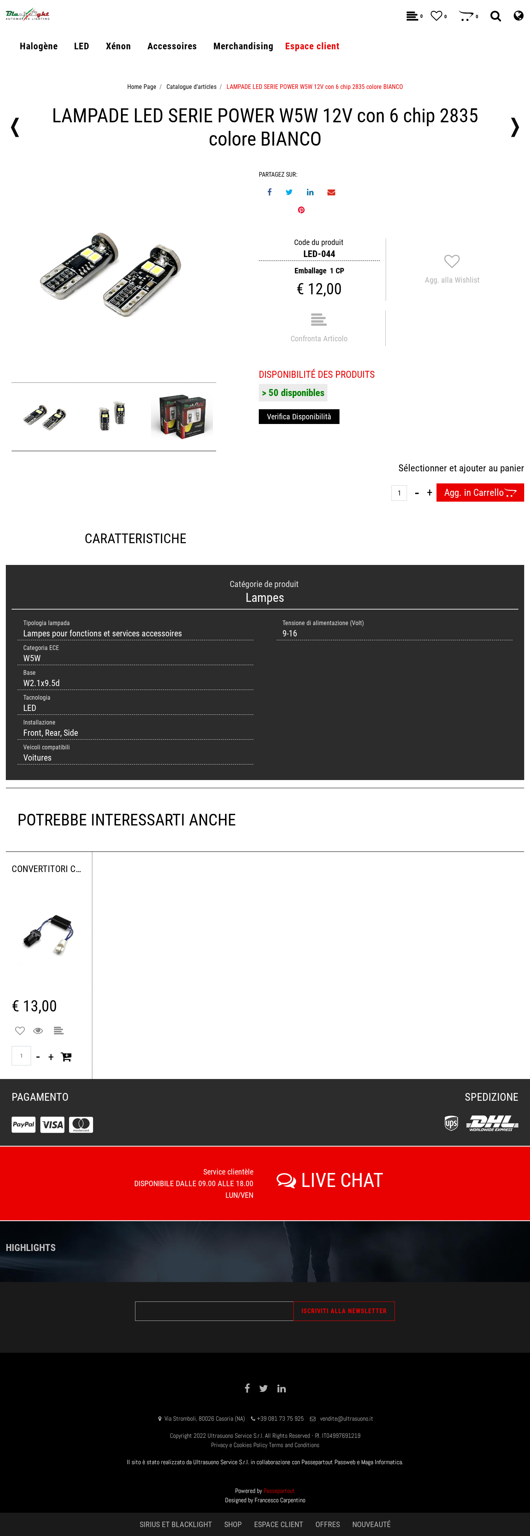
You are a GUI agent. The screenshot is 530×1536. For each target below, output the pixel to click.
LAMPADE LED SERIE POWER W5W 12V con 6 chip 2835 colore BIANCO (315, 86)
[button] (114, 272)
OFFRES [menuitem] (327, 1524)
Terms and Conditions (294, 1445)
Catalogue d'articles (191, 86)
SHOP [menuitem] (233, 1524)
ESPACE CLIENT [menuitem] (278, 1524)
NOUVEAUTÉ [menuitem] (371, 1524)
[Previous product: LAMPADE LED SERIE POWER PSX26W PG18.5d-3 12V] (15, 127)
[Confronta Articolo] (58, 1031)
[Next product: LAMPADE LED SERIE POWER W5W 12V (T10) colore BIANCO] (515, 127)
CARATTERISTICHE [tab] (135, 539)
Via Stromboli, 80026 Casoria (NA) (205, 1418)
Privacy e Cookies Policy (239, 1445)
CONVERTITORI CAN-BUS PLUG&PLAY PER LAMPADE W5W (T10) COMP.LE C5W (49, 869)
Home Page (141, 86)
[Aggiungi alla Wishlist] (20, 1031)
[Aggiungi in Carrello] (66, 1056)
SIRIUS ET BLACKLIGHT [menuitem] (176, 1524)
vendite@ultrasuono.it (346, 1418)
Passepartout (279, 1491)
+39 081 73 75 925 (280, 1418)
